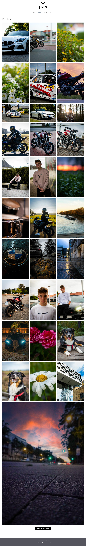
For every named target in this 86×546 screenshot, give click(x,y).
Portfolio (39, 12)
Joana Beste (49, 542)
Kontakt (51, 12)
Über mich (46, 12)
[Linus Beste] (43, 5)
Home (34, 12)
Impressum (38, 540)
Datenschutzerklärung (45, 540)
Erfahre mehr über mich (43, 528)
